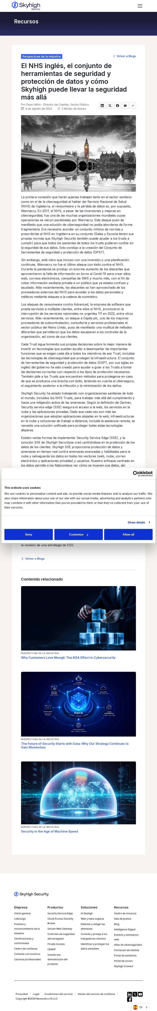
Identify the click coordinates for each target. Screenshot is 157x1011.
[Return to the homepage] (26, 6)
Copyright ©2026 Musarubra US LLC (36, 998)
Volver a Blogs (126, 56)
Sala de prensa (122, 918)
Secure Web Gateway (59, 928)
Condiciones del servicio (58, 994)
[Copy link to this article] (133, 106)
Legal (36, 994)
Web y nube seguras (92, 918)
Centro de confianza (25, 948)
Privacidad (22, 994)
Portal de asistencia (125, 955)
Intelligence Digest (124, 929)
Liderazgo (20, 918)
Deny (28, 534)
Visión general (22, 913)
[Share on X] (110, 106)
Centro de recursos (125, 913)
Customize (76, 534)
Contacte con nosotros (27, 954)
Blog (116, 924)
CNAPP (51, 949)
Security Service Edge (60, 913)
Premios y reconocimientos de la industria (27, 929)
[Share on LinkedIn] (102, 106)
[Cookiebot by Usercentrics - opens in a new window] (136, 473)
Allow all (128, 534)
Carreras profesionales (27, 959)
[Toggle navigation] (140, 6)
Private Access (56, 944)
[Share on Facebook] (117, 106)
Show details (136, 522)
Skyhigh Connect (123, 966)
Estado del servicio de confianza (96, 994)
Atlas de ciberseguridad (128, 944)
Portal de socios (123, 960)
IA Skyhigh (87, 913)
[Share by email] (125, 106)
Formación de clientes (126, 950)
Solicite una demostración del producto (57, 959)
